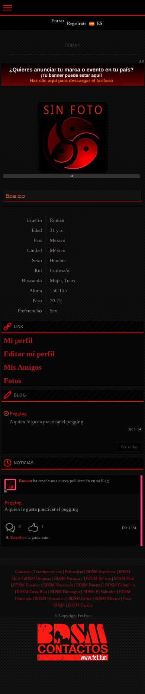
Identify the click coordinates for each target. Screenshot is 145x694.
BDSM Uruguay (37, 578)
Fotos (12, 380)
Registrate (76, 23)
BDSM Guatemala (50, 598)
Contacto (22, 571)
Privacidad (74, 571)
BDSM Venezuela (58, 585)
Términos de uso (47, 571)
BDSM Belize (79, 598)
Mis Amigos (23, 367)
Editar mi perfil (29, 354)
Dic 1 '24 (129, 528)
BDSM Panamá (89, 585)
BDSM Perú (124, 578)
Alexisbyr (17, 537)
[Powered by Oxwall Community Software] (72, 641)
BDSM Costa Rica (32, 591)
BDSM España (80, 605)
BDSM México (107, 598)
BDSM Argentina (101, 571)
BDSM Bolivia (98, 578)
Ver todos (129, 447)
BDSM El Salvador (99, 591)
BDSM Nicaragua (65, 591)
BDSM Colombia (120, 585)
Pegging (18, 413)
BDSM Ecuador (26, 585)
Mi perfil (18, 340)
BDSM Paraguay (68, 578)
